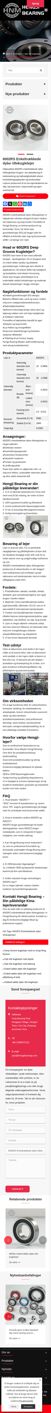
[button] (8, 1240)
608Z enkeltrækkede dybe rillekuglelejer (21, 1255)
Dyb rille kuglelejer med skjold (18, 959)
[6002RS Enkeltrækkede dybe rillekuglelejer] (25, 128)
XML (45, 1395)
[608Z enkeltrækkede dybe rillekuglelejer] (25, 1228)
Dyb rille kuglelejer (32, 54)
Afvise (13, 1406)
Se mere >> (14, 1262)
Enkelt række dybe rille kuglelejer (20, 57)
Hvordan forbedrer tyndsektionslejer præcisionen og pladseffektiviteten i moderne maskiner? (25, 1332)
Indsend (17, 1189)
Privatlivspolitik (25, 1401)
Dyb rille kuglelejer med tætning (19, 964)
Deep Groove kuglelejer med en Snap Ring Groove (24, 952)
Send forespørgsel (27, 196)
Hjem (8, 54)
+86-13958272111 (20, 1042)
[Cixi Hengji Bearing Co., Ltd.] (23, 10)
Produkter (17, 54)
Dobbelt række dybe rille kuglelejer (21, 982)
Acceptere (28, 1406)
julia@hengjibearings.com (24, 1055)
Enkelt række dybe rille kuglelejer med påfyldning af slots (22, 975)
